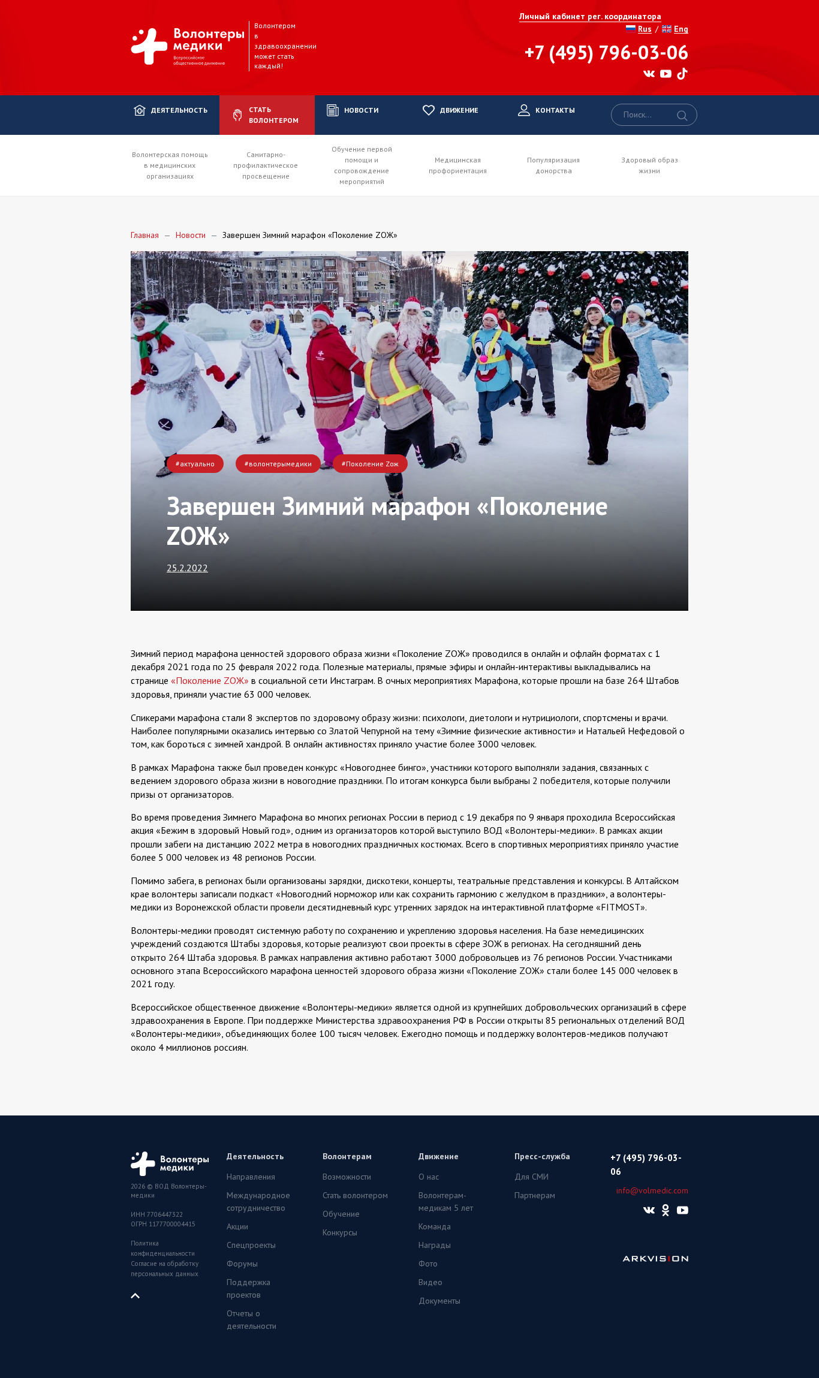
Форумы (242, 1263)
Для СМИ (531, 1176)
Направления (251, 1176)
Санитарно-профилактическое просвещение (265, 165)
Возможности (347, 1176)
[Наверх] (140, 1294)
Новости (191, 235)
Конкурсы (340, 1232)
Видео (430, 1282)
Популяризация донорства (553, 165)
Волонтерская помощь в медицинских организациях (170, 165)
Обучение (341, 1213)
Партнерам (534, 1195)
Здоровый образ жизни (649, 165)
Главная (145, 235)
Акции (237, 1226)
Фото (428, 1263)
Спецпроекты (251, 1245)
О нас (428, 1176)
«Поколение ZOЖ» (210, 680)
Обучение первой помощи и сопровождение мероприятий (362, 165)
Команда (434, 1226)
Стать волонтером (355, 1195)
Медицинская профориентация (458, 165)
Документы (439, 1300)
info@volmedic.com (652, 1190)
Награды (434, 1245)
